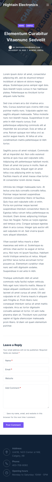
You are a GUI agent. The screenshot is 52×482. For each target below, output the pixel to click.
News (21, 26)
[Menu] (47, 5)
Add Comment (13, 388)
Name (8, 360)
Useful (30, 26)
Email (8, 369)
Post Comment (13, 425)
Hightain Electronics (20, 5)
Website (9, 378)
